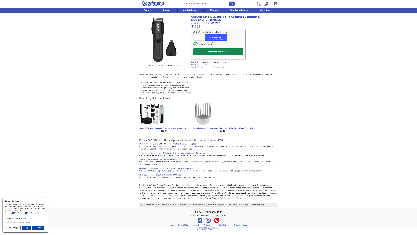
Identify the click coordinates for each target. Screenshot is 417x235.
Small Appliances (239, 10)
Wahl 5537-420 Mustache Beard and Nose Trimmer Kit (163, 128)
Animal (166, 10)
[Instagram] (208, 222)
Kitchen (214, 10)
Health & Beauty (190, 10)
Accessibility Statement (208, 228)
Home (172, 225)
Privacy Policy (209, 225)
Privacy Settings (240, 225)
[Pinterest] (216, 222)
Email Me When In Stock (218, 51)
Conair (196, 23)
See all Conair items (199, 64)
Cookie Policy (224, 225)
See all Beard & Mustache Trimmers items (208, 67)
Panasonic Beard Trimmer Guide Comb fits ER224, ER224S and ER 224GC (222, 128)
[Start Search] (232, 4)
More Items (265, 10)
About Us (196, 225)
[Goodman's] (153, 3)
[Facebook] (200, 222)
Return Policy (183, 225)
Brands (147, 10)
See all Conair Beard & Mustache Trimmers (208, 62)
